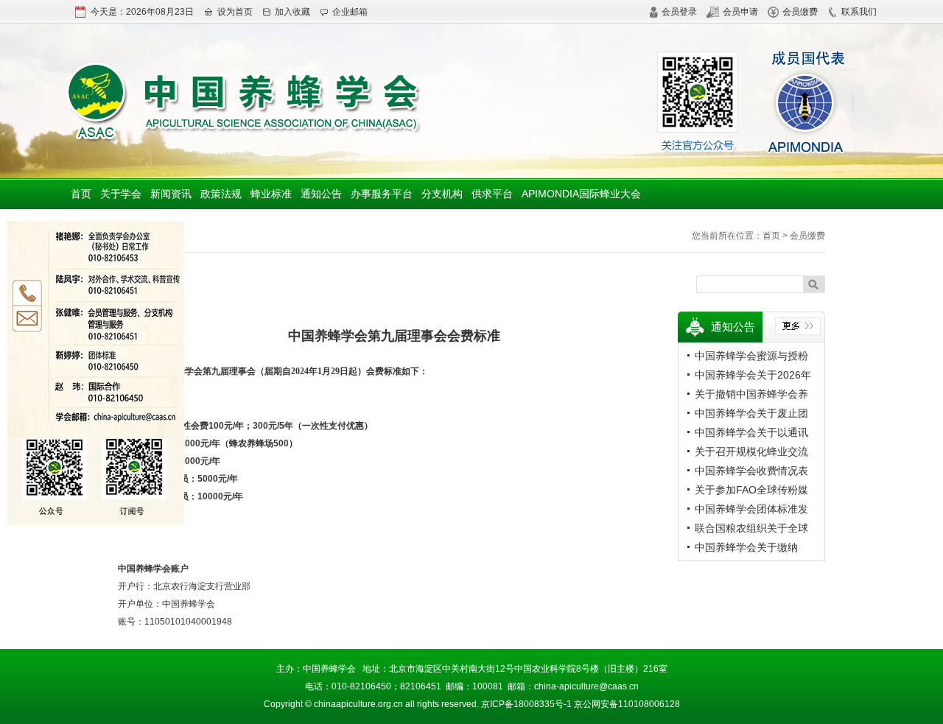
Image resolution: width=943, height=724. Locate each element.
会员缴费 (800, 12)
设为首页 (235, 12)
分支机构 (442, 194)
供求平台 (492, 194)
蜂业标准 (271, 194)
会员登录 (679, 12)
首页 (81, 194)
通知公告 (321, 194)
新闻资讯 (171, 194)
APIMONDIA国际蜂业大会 (581, 194)
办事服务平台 (382, 194)
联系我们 (859, 12)
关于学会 (120, 194)
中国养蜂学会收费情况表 (751, 471)
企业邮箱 (350, 12)
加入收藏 (292, 12)
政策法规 (221, 194)
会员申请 (740, 12)
